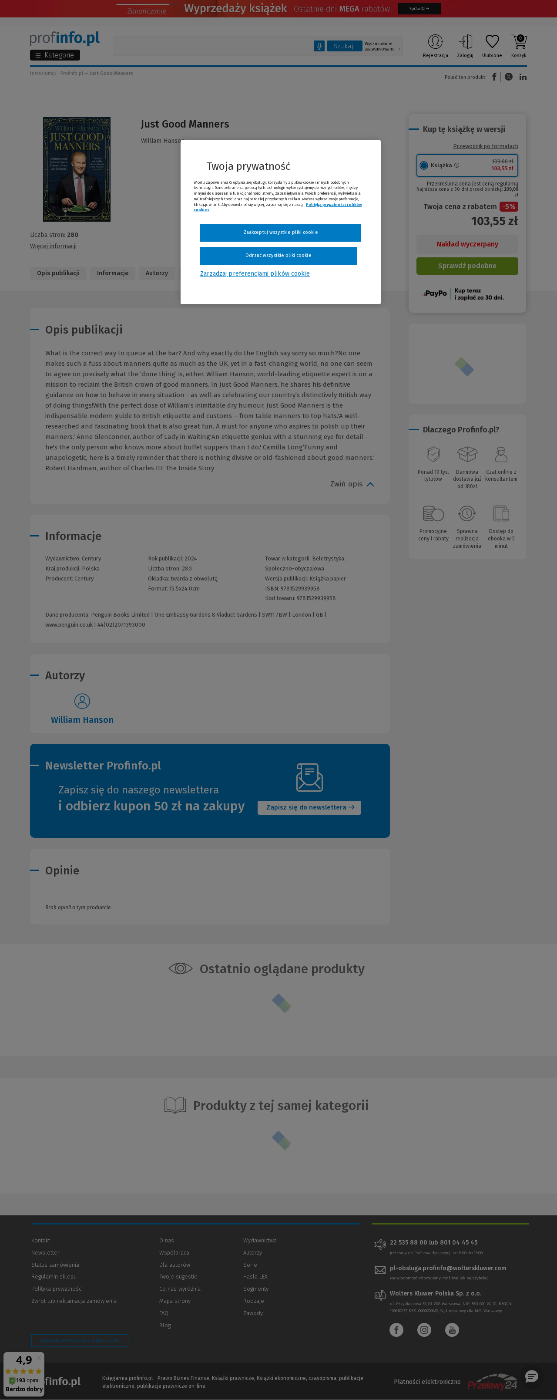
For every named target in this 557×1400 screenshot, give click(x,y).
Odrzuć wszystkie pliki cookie (278, 255)
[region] (281, 222)
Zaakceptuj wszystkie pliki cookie (281, 232)
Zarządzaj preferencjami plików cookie (254, 273)
